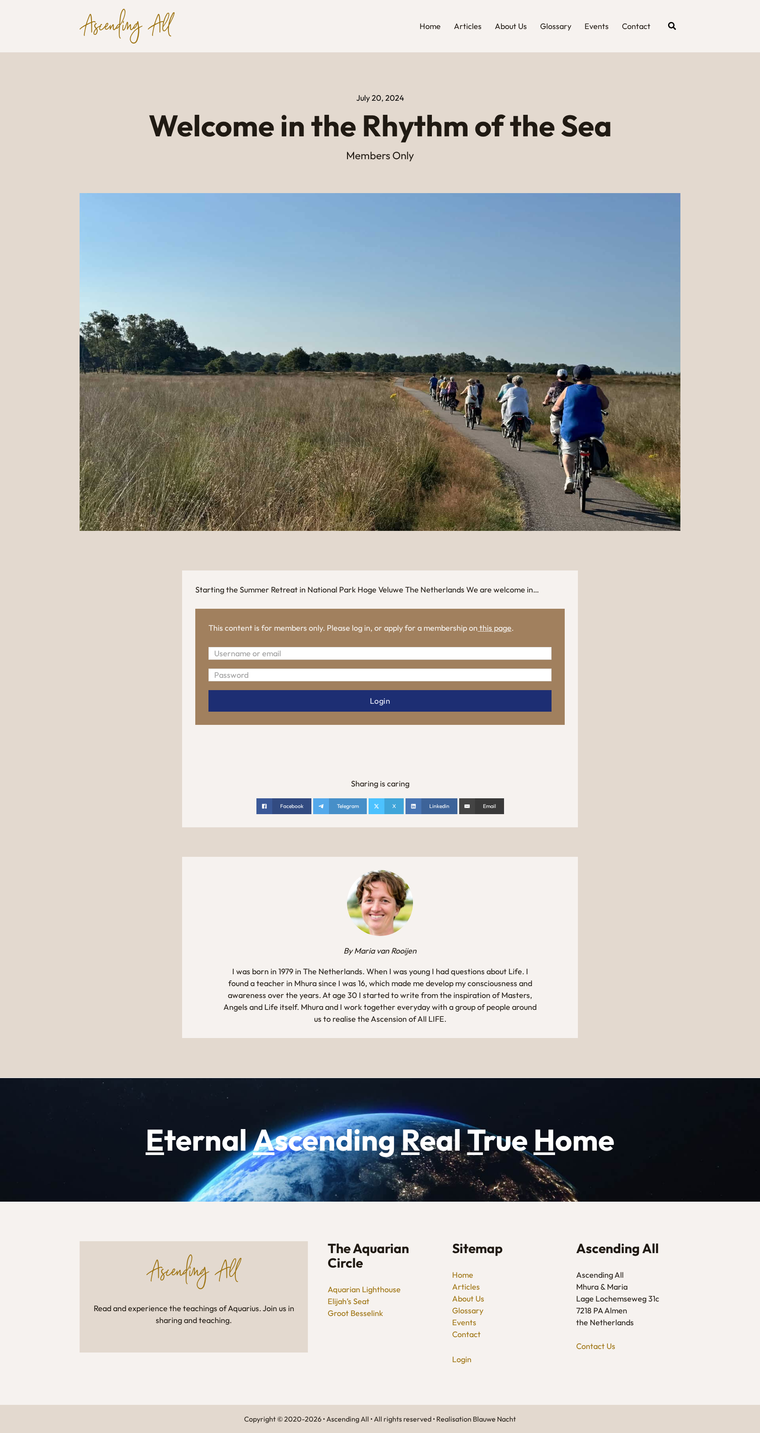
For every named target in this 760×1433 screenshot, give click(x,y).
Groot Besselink (355, 1313)
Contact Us (595, 1346)
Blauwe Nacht (494, 1419)
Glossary (555, 26)
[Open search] (672, 26)
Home (430, 26)
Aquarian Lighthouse (364, 1289)
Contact (636, 26)
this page (495, 628)
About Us (511, 26)
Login (461, 1359)
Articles (468, 26)
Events (597, 26)
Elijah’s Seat (348, 1301)
